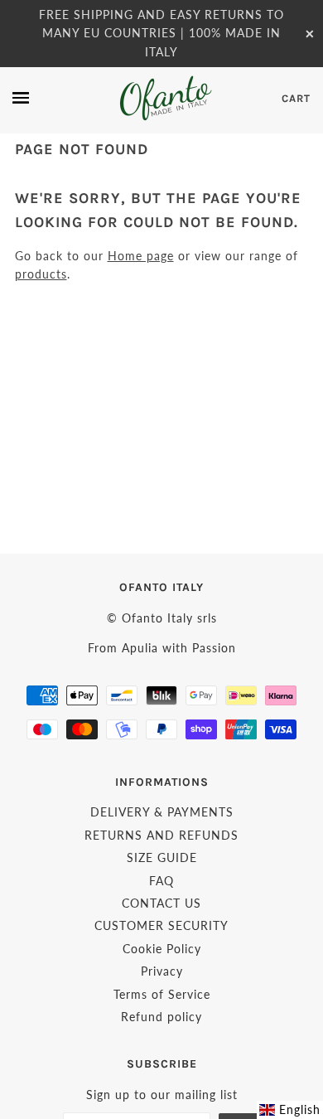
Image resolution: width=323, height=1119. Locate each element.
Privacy (162, 971)
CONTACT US (161, 903)
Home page (141, 256)
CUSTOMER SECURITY (161, 925)
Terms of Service (161, 994)
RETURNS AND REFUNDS (161, 835)
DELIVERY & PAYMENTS (162, 812)
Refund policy (161, 1017)
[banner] (164, 98)
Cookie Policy (162, 949)
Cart (296, 98)
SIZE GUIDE (162, 857)
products (41, 274)
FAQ (161, 881)
